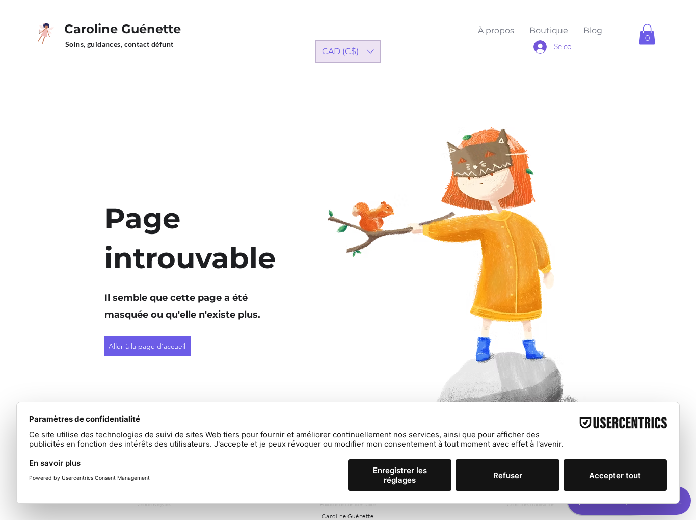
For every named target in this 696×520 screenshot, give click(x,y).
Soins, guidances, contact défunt (119, 44)
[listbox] (348, 51)
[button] (647, 34)
